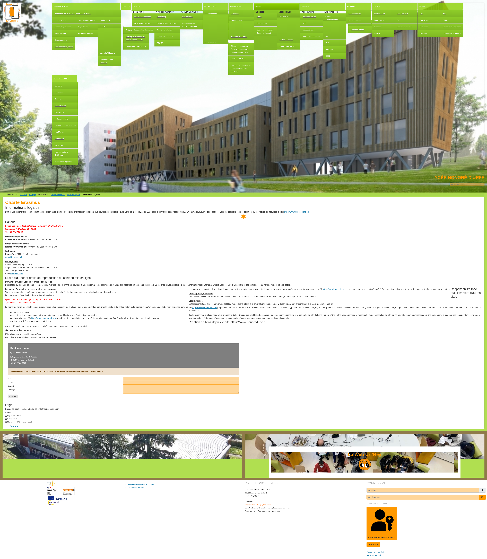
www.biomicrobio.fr (13, 257)
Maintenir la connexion (378, 503)
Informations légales (135, 487)
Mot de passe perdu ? (375, 552)
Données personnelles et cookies (140, 484)
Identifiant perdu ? (374, 555)
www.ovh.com (16, 274)
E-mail (10, 382)
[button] (109, 27)
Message (12, 390)
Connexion (373, 544)
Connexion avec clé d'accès (381, 538)
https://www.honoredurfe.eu (296, 212)
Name (10, 379)
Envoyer (12, 396)
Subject (11, 386)
